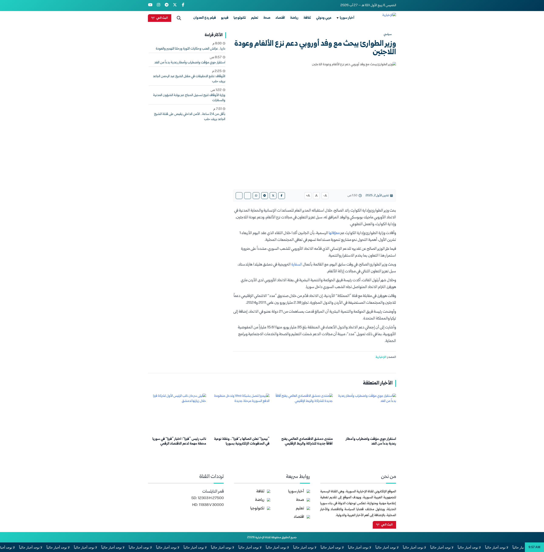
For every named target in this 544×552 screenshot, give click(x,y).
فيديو (224, 18)
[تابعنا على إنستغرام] (158, 5)
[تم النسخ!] (239, 195)
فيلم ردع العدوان (204, 18)
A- (325, 196)
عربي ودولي (324, 18)
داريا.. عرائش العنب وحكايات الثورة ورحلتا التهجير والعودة (190, 49)
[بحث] (179, 18)
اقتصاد (280, 18)
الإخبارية (380, 357)
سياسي (388, 34)
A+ (308, 196)
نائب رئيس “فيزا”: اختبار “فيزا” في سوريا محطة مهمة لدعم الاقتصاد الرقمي (179, 441)
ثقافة (307, 18)
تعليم (254, 18)
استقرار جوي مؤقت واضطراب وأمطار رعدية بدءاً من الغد (189, 62)
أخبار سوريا (347, 18)
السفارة (296, 264)
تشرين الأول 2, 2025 (377, 195)
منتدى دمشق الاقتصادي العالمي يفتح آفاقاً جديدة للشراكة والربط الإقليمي (307, 441)
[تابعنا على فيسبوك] (183, 5)
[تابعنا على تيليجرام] (166, 5)
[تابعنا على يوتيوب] (150, 5)
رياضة (294, 18)
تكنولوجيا (240, 18)
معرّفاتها (334, 233)
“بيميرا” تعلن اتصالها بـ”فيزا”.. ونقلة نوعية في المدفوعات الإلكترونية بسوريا (241, 441)
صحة (266, 18)
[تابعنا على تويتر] (175, 5)
